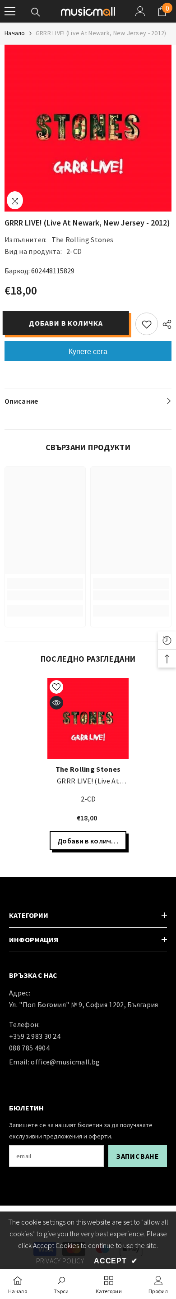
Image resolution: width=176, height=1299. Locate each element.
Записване (137, 1156)
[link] (45, 595)
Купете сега (88, 351)
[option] (88, 128)
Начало (15, 33)
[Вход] (140, 11)
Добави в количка (68, 322)
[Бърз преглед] (56, 702)
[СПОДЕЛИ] (164, 324)
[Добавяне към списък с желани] (146, 324)
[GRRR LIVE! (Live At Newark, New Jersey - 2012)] (88, 718)
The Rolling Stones (82, 239)
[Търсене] (35, 12)
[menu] (10, 11)
